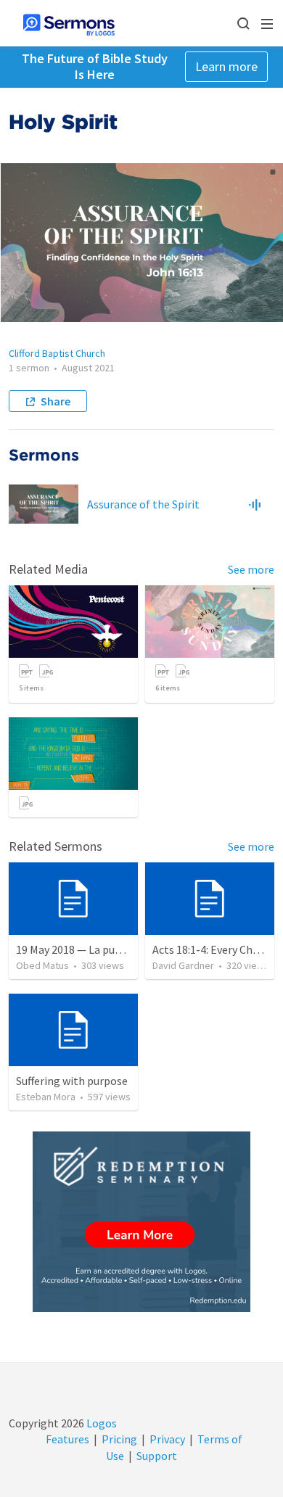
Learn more (226, 66)
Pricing (119, 1439)
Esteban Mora (45, 1096)
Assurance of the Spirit (143, 504)
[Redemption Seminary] (141, 1221)
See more (251, 569)
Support (156, 1455)
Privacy (167, 1439)
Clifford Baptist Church (57, 353)
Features (67, 1439)
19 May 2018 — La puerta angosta (97, 949)
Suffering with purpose (72, 1080)
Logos (100, 1423)
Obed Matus (42, 965)
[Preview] (255, 504)
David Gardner (183, 965)
